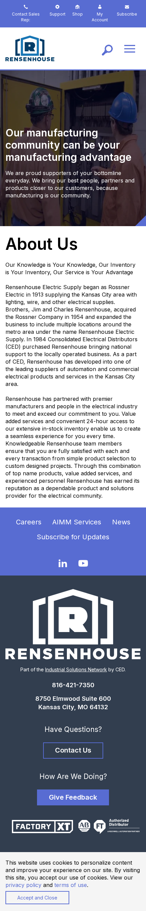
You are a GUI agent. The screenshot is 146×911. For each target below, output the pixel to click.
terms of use (70, 885)
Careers (28, 522)
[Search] (107, 48)
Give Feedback (73, 797)
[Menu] (130, 48)
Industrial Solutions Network (76, 669)
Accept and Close (37, 898)
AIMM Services (76, 522)
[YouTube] (83, 563)
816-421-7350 (73, 685)
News (121, 522)
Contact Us (73, 750)
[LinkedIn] (63, 563)
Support (58, 14)
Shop (77, 14)
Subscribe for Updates (73, 537)
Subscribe (127, 14)
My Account (100, 17)
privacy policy (23, 885)
